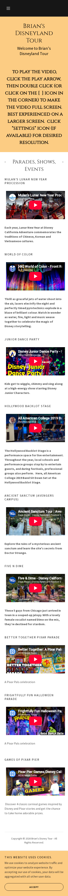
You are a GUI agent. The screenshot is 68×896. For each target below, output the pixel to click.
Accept (34, 887)
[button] (8, 8)
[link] (34, 33)
